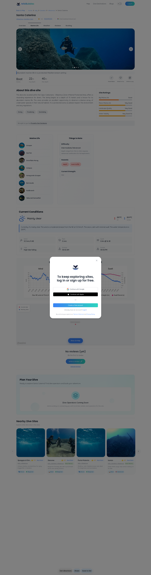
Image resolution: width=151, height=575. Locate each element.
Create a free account (75, 305)
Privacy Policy (90, 314)
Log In (85, 310)
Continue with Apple (77, 294)
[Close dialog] (97, 260)
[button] (75, 287)
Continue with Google (77, 289)
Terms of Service (78, 314)
